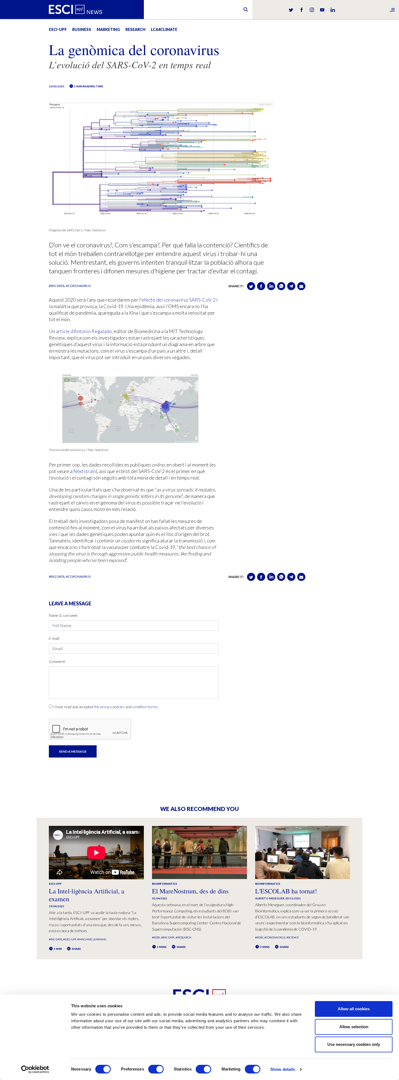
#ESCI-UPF (69, 939)
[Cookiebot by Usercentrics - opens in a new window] (35, 1069)
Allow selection (353, 1026)
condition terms (145, 706)
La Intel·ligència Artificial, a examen (86, 895)
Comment (57, 661)
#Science (292, 937)
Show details (282, 1069)
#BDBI (156, 937)
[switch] (156, 1069)
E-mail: (54, 638)
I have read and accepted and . (106, 706)
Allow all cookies (354, 1008)
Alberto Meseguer (269, 898)
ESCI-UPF (58, 29)
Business (81, 29)
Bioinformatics (164, 883)
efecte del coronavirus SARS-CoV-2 (178, 300)
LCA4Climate (164, 29)
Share (76, 948)
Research (135, 29)
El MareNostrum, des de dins (190, 891)
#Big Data (57, 286)
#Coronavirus (78, 286)
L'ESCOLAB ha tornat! (286, 891)
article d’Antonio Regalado (84, 331)
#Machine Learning (91, 939)
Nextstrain (84, 471)
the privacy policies (109, 706)
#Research (183, 937)
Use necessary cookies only (353, 1044)
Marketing (108, 29)
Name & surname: (63, 615)
